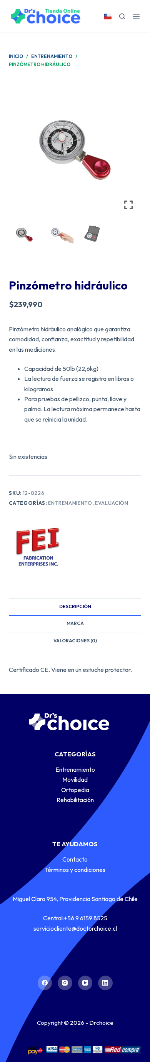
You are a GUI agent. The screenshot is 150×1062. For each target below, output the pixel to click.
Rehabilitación (75, 800)
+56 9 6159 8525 (85, 918)
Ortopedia (75, 790)
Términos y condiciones (75, 869)
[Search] (122, 16)
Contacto (75, 859)
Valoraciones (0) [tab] (75, 640)
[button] (129, 152)
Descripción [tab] (75, 606)
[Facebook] (45, 983)
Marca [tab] (75, 623)
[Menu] (136, 16)
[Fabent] (38, 546)
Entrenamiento (70, 503)
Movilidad (75, 779)
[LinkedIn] (105, 983)
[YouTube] (85, 983)
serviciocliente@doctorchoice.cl (75, 928)
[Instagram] (65, 983)
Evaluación (111, 503)
